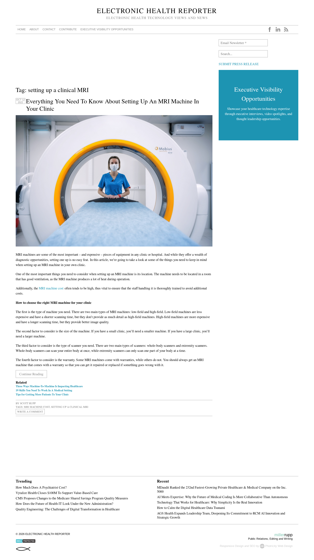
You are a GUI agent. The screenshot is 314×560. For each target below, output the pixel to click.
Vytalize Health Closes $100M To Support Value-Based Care (57, 492)
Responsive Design (232, 545)
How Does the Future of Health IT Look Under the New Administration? (64, 503)
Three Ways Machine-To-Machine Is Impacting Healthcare (49, 386)
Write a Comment (30, 411)
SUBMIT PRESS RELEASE (239, 64)
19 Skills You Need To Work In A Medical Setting (44, 390)
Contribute (68, 29)
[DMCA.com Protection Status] (25, 542)
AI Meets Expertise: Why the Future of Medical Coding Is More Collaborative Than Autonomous (222, 496)
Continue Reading (31, 374)
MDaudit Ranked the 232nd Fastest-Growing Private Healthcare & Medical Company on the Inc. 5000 (221, 489)
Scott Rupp (28, 403)
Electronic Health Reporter (157, 10)
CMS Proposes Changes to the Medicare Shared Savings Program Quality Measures (72, 498)
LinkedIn (277, 29)
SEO (252, 545)
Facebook (269, 29)
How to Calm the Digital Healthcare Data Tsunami (191, 507)
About (34, 29)
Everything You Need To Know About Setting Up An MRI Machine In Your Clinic (112, 105)
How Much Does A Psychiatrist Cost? (41, 487)
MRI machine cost (51, 288)
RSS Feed (286, 29)
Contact (49, 29)
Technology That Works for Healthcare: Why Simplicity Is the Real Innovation (209, 502)
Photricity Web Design (279, 545)
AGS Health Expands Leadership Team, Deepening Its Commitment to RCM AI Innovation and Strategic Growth (221, 515)
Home (21, 29)
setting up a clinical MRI (69, 407)
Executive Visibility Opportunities (106, 29)
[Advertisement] (114, 62)
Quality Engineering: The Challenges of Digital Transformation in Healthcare (68, 509)
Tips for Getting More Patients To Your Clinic (42, 394)
